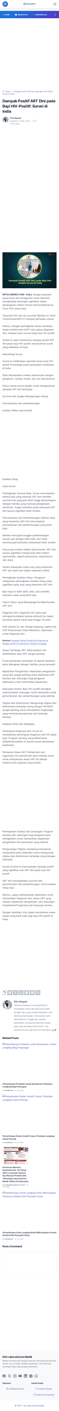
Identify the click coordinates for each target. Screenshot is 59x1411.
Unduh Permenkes (45, 1395)
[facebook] (9, 992)
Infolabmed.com (16, 1389)
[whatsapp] (21, 992)
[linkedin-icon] (25, 1376)
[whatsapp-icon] (36, 1376)
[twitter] (15, 992)
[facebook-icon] (4, 1376)
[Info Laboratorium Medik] (29, 4)
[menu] (5, 4)
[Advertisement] (29, 55)
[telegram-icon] (31, 1376)
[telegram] (26, 992)
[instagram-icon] (14, 1376)
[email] (37, 992)
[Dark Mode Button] (55, 4)
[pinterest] (32, 992)
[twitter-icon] (9, 1376)
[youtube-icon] (20, 1376)
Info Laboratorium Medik (33, 1406)
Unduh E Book (45, 1389)
